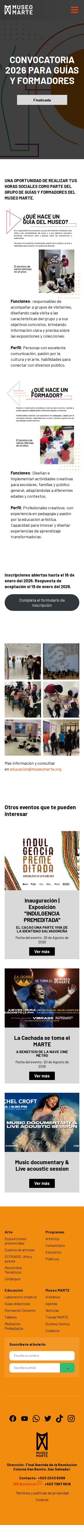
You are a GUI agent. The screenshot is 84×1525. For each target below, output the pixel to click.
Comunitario (55, 1245)
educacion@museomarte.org (35, 768)
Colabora (52, 1330)
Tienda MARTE (57, 1317)
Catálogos (13, 1279)
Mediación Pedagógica (14, 1326)
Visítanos (53, 1297)
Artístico (52, 1238)
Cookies (42, 1499)
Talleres (11, 1317)
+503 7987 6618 (57, 1484)
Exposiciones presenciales (15, 1240)
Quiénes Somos (58, 1324)
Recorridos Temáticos (13, 1269)
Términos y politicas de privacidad (42, 1493)
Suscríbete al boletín (27, 1344)
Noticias (52, 1310)
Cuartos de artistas (20, 1250)
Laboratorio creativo (21, 1297)
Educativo (54, 1252)
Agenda (51, 1303)
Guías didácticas (17, 1303)
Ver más (42, 951)
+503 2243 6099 (51, 1478)
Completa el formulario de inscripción (42, 602)
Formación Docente (20, 1310)
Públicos (52, 1259)
